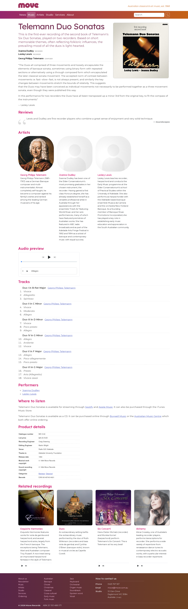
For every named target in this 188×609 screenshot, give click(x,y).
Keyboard (74, 581)
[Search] (167, 15)
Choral (47, 584)
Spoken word (76, 593)
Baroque (42, 473)
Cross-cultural (50, 593)
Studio (49, 14)
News (22, 14)
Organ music (76, 587)
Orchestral (75, 584)
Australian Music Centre (147, 416)
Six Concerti (104, 528)
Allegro (34, 271)
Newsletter (23, 581)
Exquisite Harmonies (31, 528)
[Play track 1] (27, 271)
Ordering (22, 596)
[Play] (49, 257)
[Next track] (26, 565)
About (70, 14)
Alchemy (141, 528)
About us (22, 579)
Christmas (48, 587)
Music (31, 14)
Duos (62, 528)
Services (60, 14)
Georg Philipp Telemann (31, 58)
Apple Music (106, 407)
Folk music (49, 599)
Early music (49, 596)
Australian (48, 579)
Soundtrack (75, 590)
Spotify (89, 407)
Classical (49, 473)
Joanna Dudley (26, 51)
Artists (40, 14)
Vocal (72, 596)
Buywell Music (118, 416)
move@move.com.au (118, 588)
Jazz (72, 579)
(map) (118, 597)
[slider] (49, 261)
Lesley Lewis (25, 54)
